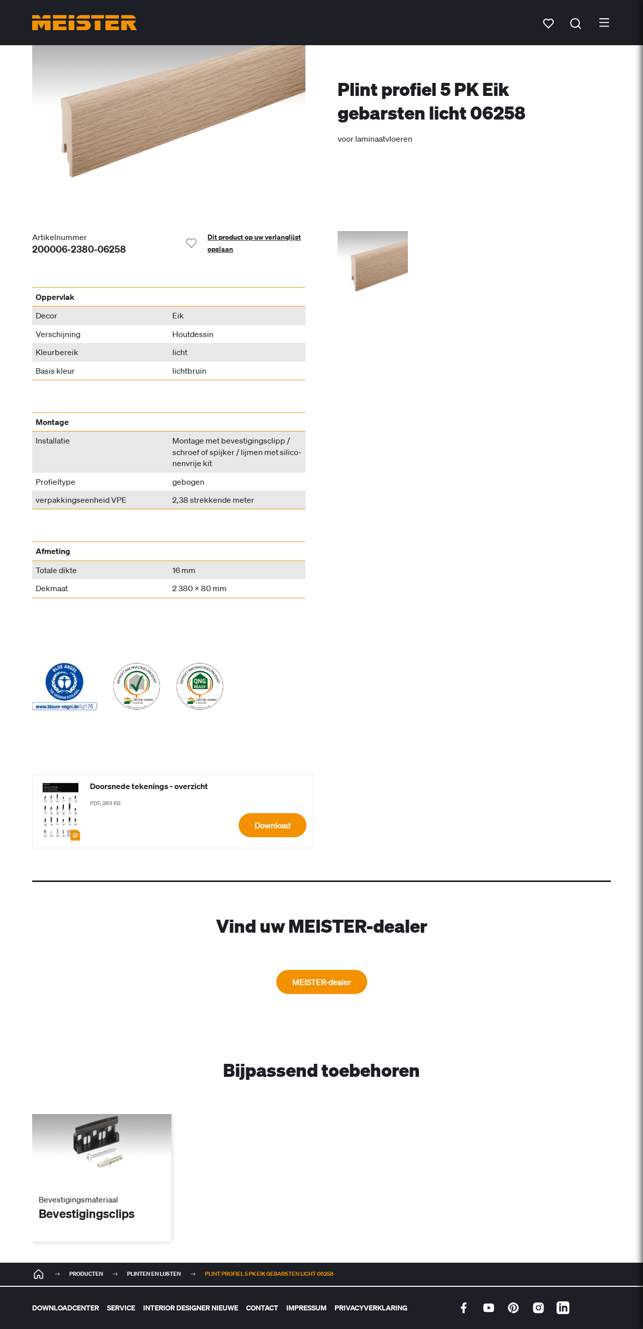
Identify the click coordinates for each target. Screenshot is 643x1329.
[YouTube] (488, 1307)
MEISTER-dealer (321, 982)
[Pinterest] (513, 1307)
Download (272, 825)
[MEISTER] (38, 1274)
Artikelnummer (59, 237)
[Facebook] (463, 1307)
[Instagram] (538, 1307)
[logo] (84, 22)
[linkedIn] (563, 1307)
